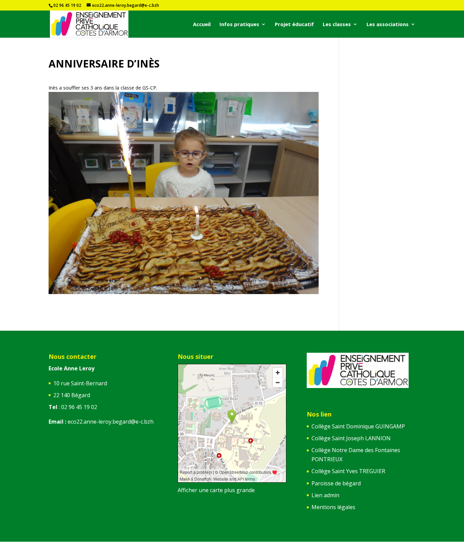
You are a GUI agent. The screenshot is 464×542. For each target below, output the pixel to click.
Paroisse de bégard (336, 483)
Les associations (388, 24)
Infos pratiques (239, 24)
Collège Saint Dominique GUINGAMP (358, 426)
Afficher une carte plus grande (216, 490)
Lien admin (325, 495)
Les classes (337, 24)
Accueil (202, 24)
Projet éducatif (294, 24)
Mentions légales (333, 507)
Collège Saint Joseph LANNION (351, 438)
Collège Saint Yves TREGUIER (348, 471)
